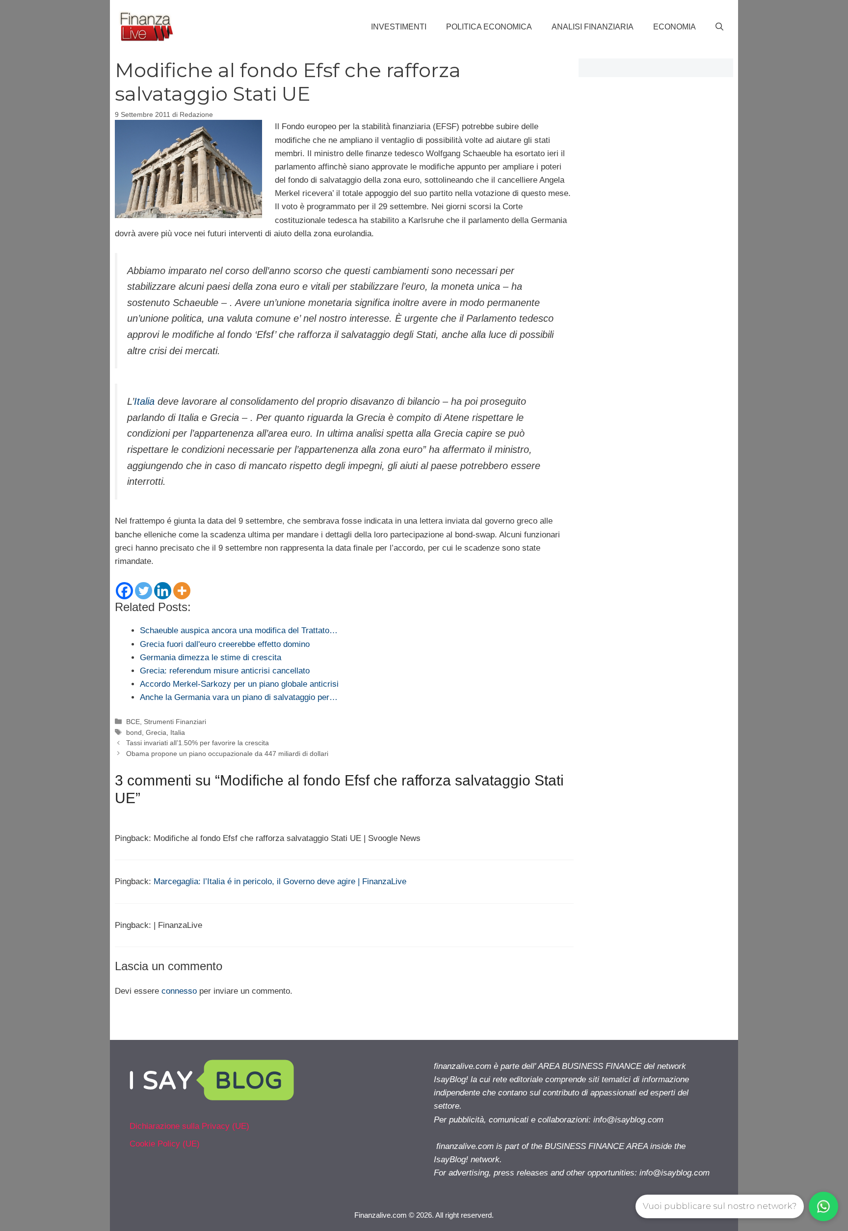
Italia (144, 401)
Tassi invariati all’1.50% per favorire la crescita (197, 743)
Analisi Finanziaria (593, 27)
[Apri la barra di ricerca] (719, 27)
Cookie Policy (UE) (165, 1143)
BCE (133, 722)
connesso (179, 991)
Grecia (156, 732)
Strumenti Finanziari (175, 722)
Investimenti (398, 27)
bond (134, 732)
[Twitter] (143, 590)
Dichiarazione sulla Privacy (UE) (189, 1126)
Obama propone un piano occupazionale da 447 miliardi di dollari (227, 753)
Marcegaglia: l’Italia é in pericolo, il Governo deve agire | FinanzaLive (280, 881)
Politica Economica (489, 27)
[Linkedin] (162, 590)
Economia (674, 27)
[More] (181, 590)
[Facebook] (124, 590)
